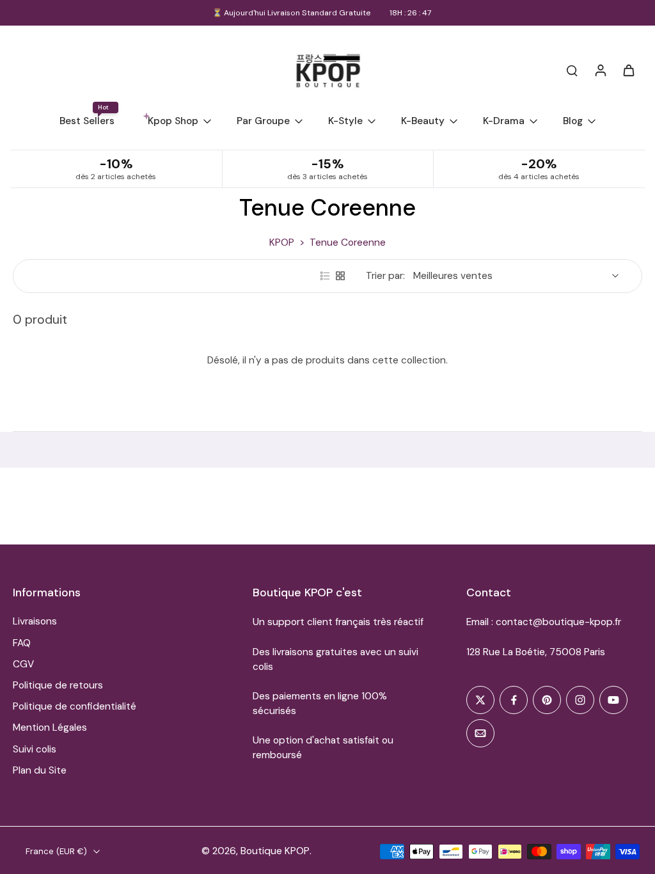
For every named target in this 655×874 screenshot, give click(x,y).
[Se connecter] (600, 70)
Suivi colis (34, 749)
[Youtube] (613, 700)
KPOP (281, 242)
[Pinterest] (547, 700)
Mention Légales (50, 727)
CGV (23, 664)
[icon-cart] (628, 70)
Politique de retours (58, 685)
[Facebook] (514, 700)
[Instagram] (580, 700)
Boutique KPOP (275, 851)
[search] (572, 70)
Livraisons (35, 621)
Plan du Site (40, 770)
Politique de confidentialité (74, 706)
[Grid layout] (340, 275)
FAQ (22, 643)
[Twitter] (480, 700)
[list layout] (325, 275)
